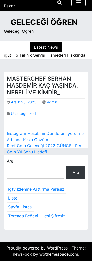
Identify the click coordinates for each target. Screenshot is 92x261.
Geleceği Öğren (44, 22)
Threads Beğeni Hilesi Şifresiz (36, 215)
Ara (10, 161)
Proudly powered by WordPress (37, 248)
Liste (12, 198)
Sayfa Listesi (20, 206)
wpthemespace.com (58, 254)
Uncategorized (23, 113)
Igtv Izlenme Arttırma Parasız (36, 189)
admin (52, 102)
